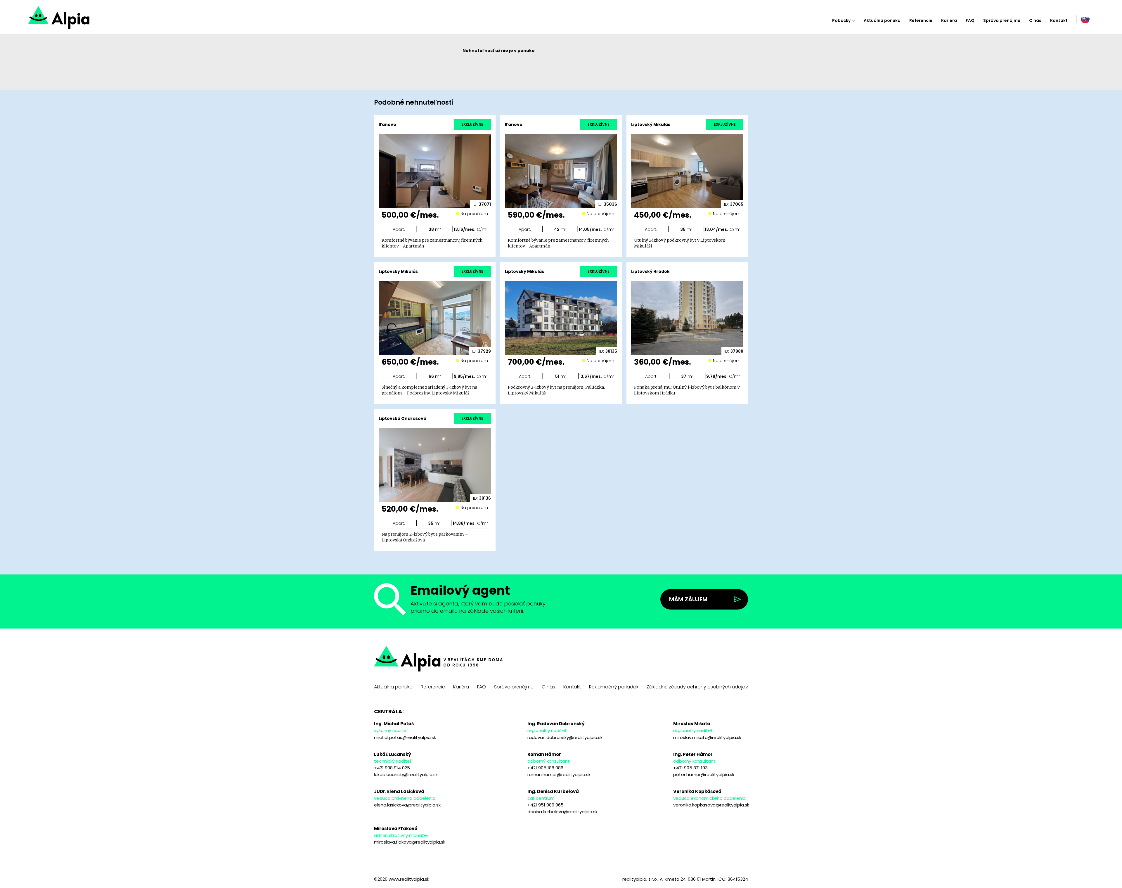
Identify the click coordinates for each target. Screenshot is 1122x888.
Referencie (920, 20)
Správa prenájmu (1001, 20)
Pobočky (841, 20)
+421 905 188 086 (545, 768)
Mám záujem (688, 599)
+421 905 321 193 (690, 768)
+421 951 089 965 (545, 805)
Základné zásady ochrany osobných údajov (697, 687)
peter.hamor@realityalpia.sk (703, 774)
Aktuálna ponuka (882, 20)
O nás (1035, 20)
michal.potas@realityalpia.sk (405, 737)
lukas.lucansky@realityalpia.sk (406, 774)
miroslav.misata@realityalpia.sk (707, 737)
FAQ (970, 20)
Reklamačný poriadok (613, 687)
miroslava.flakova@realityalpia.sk (409, 842)
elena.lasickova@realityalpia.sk (407, 805)
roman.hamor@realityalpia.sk (559, 774)
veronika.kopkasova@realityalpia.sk (711, 805)
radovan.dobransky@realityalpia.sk (564, 737)
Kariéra (949, 20)
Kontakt (1059, 20)
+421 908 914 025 (392, 768)
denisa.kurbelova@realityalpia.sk (562, 812)
